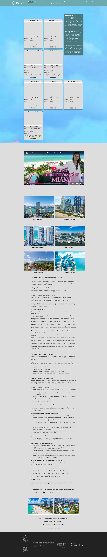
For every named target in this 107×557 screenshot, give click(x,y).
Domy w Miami (35, 469)
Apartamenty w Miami (37, 467)
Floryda (20, 3)
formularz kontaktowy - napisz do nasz (46, 493)
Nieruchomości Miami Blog (53, 528)
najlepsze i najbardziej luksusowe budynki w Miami (50, 476)
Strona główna (30, 1)
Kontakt (69, 3)
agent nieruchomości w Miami (44, 483)
